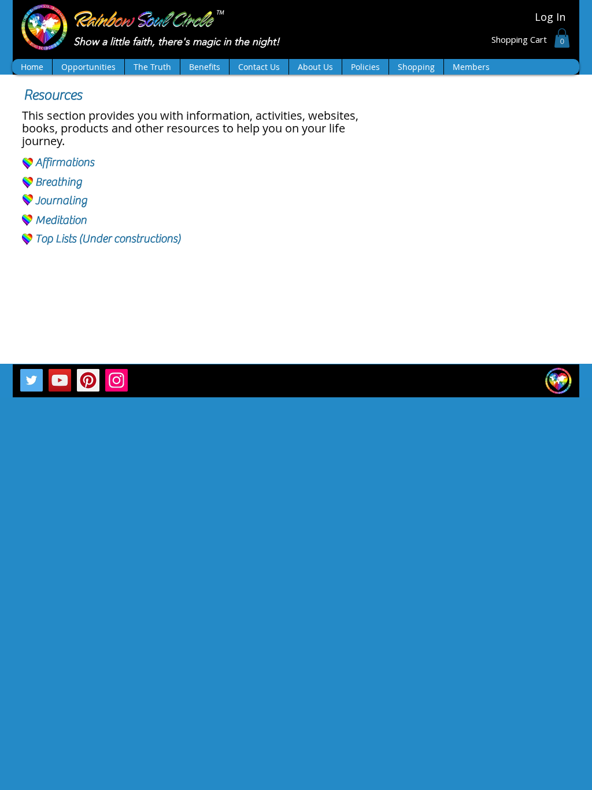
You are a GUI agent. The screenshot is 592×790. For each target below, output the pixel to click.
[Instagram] (116, 380)
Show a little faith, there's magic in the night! (178, 41)
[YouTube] (60, 380)
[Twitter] (31, 380)
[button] (562, 37)
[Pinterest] (88, 380)
